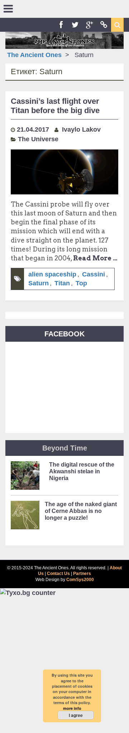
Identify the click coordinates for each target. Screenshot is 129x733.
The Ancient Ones (34, 54)
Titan (62, 283)
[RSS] (104, 25)
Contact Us (58, 573)
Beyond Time (64, 448)
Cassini (93, 274)
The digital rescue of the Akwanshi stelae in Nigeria (81, 471)
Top (81, 283)
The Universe (38, 139)
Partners (82, 573)
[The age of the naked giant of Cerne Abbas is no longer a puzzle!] (25, 517)
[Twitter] (75, 25)
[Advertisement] (64, 665)
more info (72, 708)
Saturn (38, 283)
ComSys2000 (80, 579)
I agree (76, 715)
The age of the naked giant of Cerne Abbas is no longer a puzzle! (81, 511)
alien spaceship (52, 274)
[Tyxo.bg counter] (28, 592)
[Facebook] (61, 25)
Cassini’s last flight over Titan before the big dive (55, 106)
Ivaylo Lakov (81, 129)
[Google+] (89, 25)
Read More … (95, 258)
